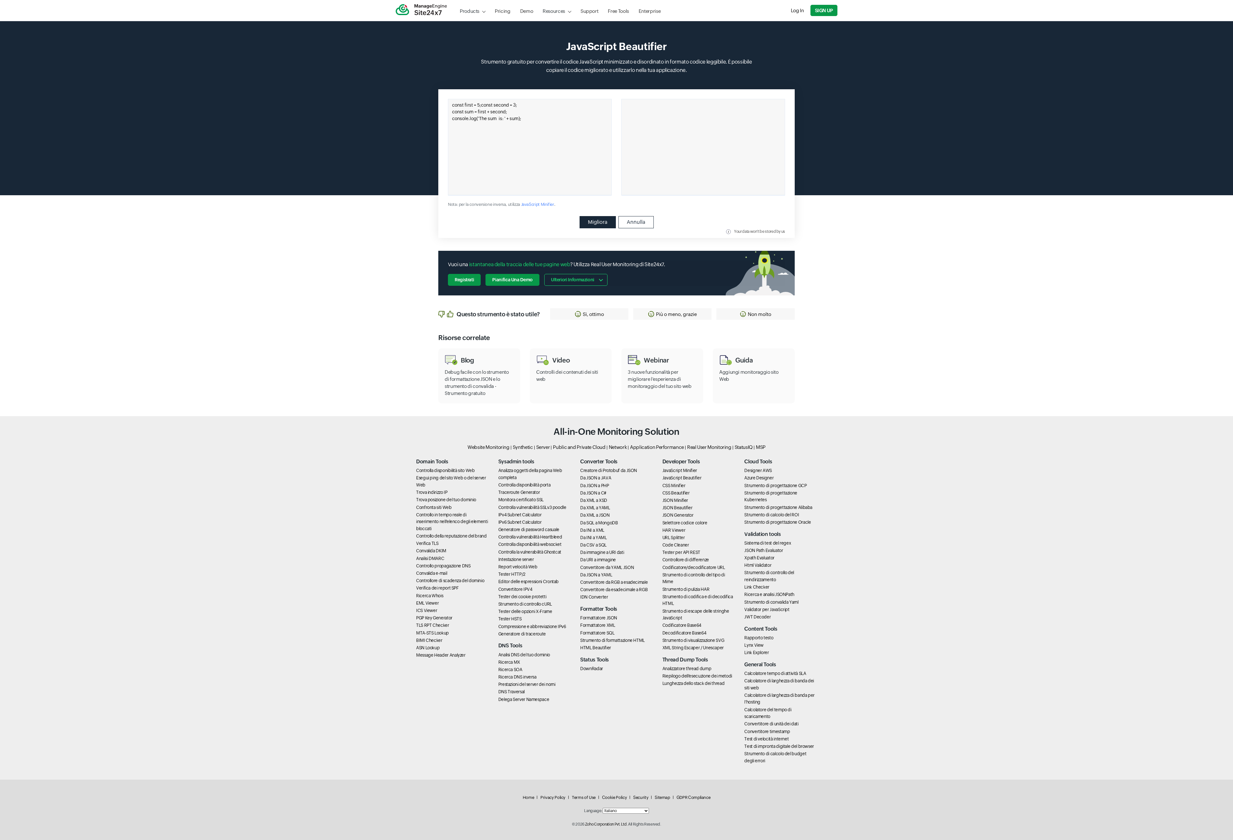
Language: (593, 811)
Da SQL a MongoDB (599, 522)
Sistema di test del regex (767, 543)
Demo (526, 11)
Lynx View (754, 645)
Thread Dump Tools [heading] (685, 660)
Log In (797, 10)
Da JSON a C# (593, 492)
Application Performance (657, 447)
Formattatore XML (597, 625)
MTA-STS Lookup (432, 632)
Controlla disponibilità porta (524, 484)
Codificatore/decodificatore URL (693, 567)
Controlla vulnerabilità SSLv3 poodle (532, 507)
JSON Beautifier (677, 507)
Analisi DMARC (430, 558)
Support (589, 11)
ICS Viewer (426, 610)
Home (528, 797)
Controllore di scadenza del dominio (450, 580)
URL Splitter (673, 537)
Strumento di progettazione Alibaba (778, 507)
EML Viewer (427, 603)
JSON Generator (678, 515)
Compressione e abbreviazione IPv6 (532, 626)
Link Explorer (756, 652)
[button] (589, 314)
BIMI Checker (429, 640)
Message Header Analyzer (441, 655)
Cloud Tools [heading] (758, 462)
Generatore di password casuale (528, 529)
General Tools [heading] (760, 664)
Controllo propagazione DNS (443, 565)
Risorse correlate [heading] (464, 338)
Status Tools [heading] (594, 660)
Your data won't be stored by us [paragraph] (759, 231)
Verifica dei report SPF (437, 588)
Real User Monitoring (709, 447)
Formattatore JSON (598, 617)
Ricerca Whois (429, 595)
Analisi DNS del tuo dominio (524, 654)
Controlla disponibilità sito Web (445, 470)
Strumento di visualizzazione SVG (693, 640)
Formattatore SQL (597, 632)
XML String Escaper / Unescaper (693, 647)
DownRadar (591, 668)
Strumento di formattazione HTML (612, 640)
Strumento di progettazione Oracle (777, 522)
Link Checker (756, 587)
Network (618, 447)
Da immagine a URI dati (602, 552)
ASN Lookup (428, 647)
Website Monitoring (489, 447)
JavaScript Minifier (537, 204)
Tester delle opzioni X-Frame (525, 611)
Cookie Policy (614, 797)
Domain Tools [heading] (432, 462)
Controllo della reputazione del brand (451, 535)
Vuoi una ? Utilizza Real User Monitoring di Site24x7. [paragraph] (556, 264)
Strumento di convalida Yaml (771, 602)
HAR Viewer (673, 530)
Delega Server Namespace (523, 699)
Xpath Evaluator (759, 557)
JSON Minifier (675, 500)
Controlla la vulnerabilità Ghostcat (529, 552)
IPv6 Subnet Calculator (520, 522)
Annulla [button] (636, 222)
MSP (760, 447)
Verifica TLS (427, 543)
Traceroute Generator (519, 492)
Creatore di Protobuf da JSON (608, 470)
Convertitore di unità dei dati (771, 723)
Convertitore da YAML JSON (607, 567)
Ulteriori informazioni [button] (572, 279)
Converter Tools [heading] (598, 462)
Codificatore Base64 (681, 625)
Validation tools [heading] (762, 534)
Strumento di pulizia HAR (685, 589)
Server (543, 447)
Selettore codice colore (684, 522)
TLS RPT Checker (432, 625)
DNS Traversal (511, 691)
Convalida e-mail (431, 573)
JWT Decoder (757, 616)
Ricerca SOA (510, 669)
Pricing (502, 11)
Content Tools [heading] (760, 629)
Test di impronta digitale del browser (779, 746)
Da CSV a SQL (593, 544)
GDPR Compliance (694, 797)
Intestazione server (516, 559)
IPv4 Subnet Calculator (520, 514)
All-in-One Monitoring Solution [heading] (616, 431)
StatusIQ (744, 447)
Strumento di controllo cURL (525, 604)
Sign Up (824, 10)
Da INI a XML (592, 530)
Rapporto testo (758, 637)
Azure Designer (759, 477)
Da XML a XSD (593, 500)
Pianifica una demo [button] (512, 279)
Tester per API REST (681, 552)
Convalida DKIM (431, 550)
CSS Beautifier (676, 492)
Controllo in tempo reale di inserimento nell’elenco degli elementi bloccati (452, 521)
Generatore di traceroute (522, 633)
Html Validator (757, 565)
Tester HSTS (510, 618)
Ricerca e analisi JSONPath (769, 594)
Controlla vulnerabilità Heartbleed (530, 536)
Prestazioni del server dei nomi (526, 684)
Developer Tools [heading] (681, 462)
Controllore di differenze (685, 559)
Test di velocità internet (766, 738)
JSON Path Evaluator (763, 550)
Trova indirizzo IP (432, 492)
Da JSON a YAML (596, 574)
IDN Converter (594, 596)
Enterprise (649, 11)
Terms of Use (584, 797)
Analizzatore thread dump (686, 668)
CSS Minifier (674, 485)
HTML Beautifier (595, 647)
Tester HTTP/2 (511, 574)
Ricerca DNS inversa (517, 676)
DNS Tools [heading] (510, 646)
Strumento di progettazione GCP (775, 485)
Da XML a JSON (594, 515)
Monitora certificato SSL (521, 499)
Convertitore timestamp (767, 731)
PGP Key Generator (434, 617)
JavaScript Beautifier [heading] (616, 46)
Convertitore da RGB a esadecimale (614, 582)
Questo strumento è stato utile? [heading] (498, 314)
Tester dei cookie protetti (522, 596)
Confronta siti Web (434, 507)
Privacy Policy (552, 797)
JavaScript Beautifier (681, 477)
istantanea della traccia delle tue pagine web (519, 264)
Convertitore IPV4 (515, 589)
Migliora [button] (598, 222)
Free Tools (618, 11)
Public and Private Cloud (579, 447)
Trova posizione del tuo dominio (446, 499)
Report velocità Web (518, 566)
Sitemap (662, 797)
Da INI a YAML (593, 537)
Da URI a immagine (598, 559)
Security (640, 797)
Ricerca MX (509, 662)
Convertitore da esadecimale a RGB (614, 589)
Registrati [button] (464, 279)
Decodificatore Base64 (684, 632)
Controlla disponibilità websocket (530, 544)
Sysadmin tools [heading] (516, 462)
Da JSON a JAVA (595, 477)
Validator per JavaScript (766, 609)
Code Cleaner (675, 544)
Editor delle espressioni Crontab (528, 581)
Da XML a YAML (595, 507)
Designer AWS (758, 470)
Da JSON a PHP (594, 485)
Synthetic (523, 447)
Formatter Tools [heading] (598, 609)
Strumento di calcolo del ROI (771, 514)
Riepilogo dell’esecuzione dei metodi (697, 675)
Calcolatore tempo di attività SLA (775, 673)
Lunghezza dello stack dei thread (693, 683)
